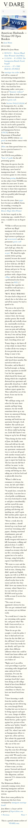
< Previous (5, 815)
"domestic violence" (16, 92)
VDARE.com (14, 823)
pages (21, 200)
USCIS (4, 132)
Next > (24, 815)
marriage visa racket (12, 72)
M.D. (16, 282)
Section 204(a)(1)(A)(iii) (15, 103)
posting (13, 178)
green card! (17, 242)
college (7, 277)
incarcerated (12, 239)
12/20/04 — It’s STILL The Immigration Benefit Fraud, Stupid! (15, 61)
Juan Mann (8, 43)
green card (12, 100)
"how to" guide (7, 158)
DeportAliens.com (16, 811)
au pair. (7, 253)
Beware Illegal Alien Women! (11, 211)
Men (3, 146)
